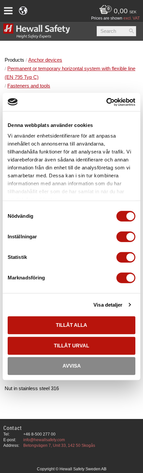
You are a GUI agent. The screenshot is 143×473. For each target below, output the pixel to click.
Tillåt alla (71, 325)
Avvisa (72, 366)
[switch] (125, 236)
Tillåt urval (71, 345)
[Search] (131, 31)
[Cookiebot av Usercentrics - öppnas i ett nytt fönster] (106, 102)
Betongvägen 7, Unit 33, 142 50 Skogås (59, 445)
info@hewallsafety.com (44, 440)
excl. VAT (131, 18)
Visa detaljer (107, 305)
